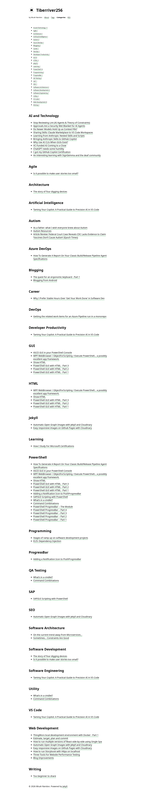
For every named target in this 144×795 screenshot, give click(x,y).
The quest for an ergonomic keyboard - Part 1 (56, 277)
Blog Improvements (43, 757)
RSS (69, 17)
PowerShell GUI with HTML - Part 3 (51, 365)
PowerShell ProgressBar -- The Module (53, 506)
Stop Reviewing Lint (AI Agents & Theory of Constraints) (61, 122)
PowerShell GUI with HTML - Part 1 (51, 372)
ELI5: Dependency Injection (47, 541)
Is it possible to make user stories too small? (55, 173)
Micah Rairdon (36, 17)
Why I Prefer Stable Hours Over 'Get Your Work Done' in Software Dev (69, 298)
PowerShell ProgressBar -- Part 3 (50, 513)
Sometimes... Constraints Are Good (51, 638)
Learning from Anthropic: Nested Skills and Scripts (59, 135)
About (46, 17)
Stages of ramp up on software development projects (60, 537)
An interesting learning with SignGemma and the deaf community (67, 155)
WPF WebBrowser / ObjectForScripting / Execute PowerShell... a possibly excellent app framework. (70, 357)
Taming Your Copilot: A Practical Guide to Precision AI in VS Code (66, 209)
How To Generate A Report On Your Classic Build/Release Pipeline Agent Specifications (70, 257)
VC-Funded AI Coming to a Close (49, 145)
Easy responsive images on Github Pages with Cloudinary (62, 427)
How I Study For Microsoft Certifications (53, 446)
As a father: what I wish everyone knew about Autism (60, 227)
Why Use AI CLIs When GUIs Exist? (50, 142)
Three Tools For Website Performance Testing (56, 754)
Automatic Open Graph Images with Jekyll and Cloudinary (62, 424)
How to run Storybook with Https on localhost (56, 751)
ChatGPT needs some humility (48, 148)
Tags (53, 17)
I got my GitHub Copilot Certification (52, 152)
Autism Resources (42, 230)
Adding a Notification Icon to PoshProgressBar (57, 493)
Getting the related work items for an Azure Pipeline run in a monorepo (69, 316)
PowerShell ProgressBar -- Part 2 (50, 516)
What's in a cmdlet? (43, 500)
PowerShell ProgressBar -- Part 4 (50, 509)
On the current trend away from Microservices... (57, 634)
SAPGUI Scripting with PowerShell (50, 496)
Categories (61, 17)
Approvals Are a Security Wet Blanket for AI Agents (59, 125)
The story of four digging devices (50, 191)
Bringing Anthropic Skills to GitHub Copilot (55, 138)
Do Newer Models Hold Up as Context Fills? (55, 129)
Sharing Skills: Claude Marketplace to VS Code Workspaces (63, 132)
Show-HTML (39, 362)
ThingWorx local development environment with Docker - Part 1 (65, 735)
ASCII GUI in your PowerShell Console (52, 352)
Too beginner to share (44, 776)
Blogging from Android (45, 280)
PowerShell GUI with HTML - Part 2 (51, 368)
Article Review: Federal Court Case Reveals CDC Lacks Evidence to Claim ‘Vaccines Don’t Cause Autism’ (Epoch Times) (69, 236)
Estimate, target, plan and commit (50, 738)
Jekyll (65, 786)
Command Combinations (46, 503)
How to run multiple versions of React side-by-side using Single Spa (67, 741)
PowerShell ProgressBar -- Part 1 (50, 519)
